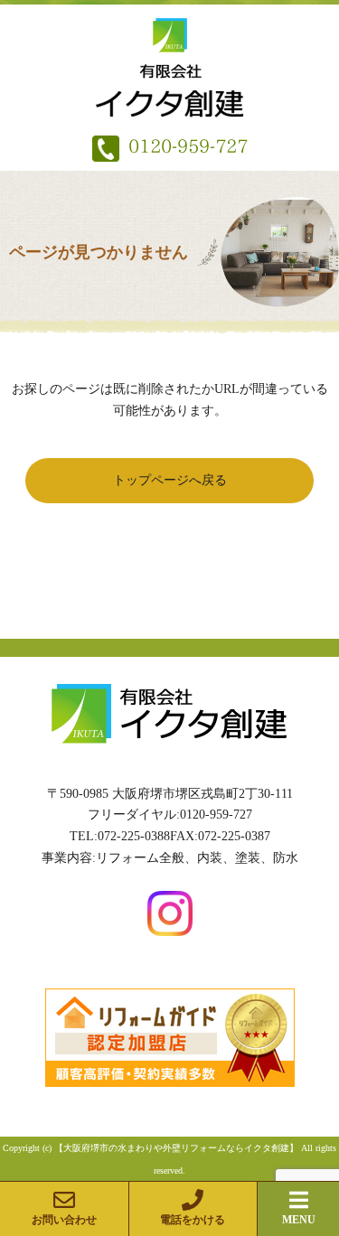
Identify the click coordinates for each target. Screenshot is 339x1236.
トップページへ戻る (170, 480)
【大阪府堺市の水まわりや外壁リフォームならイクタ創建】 (176, 1148)
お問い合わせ (64, 1219)
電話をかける (192, 1219)
